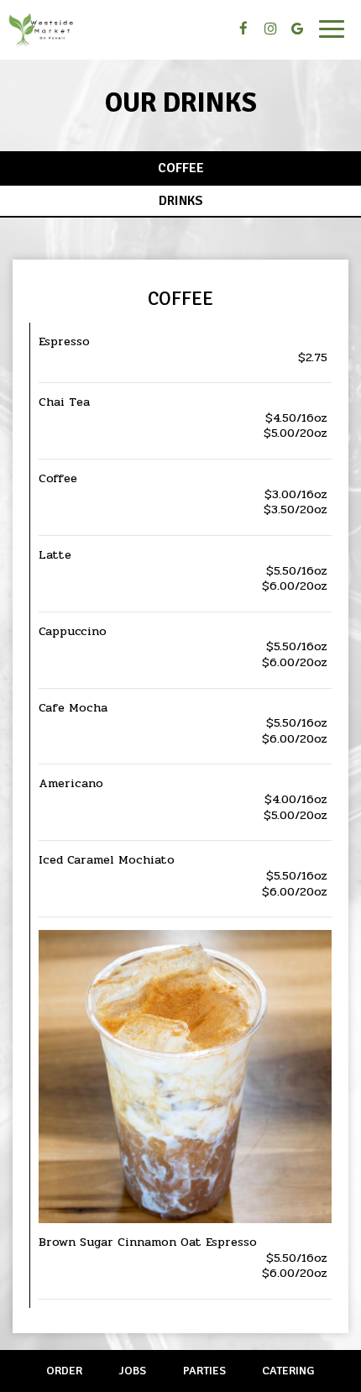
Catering (288, 1370)
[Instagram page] (270, 28)
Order (64, 1370)
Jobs (132, 1370)
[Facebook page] (243, 28)
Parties (204, 1370)
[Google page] (297, 28)
